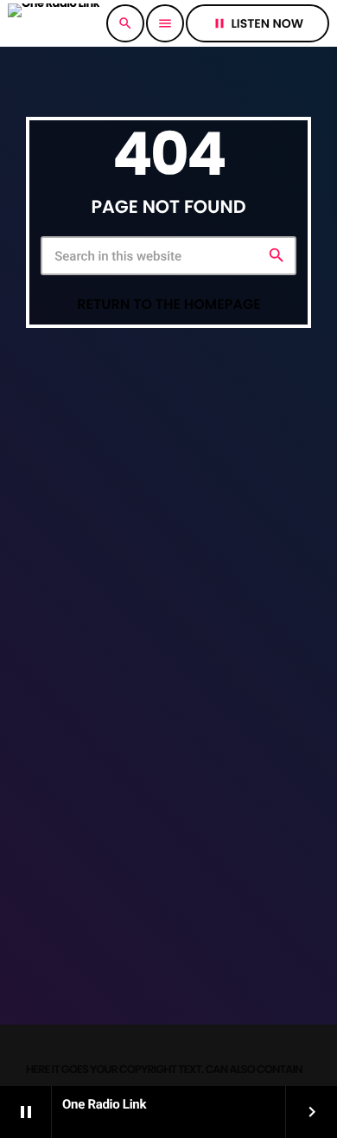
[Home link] (53, 23)
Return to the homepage (169, 304)
